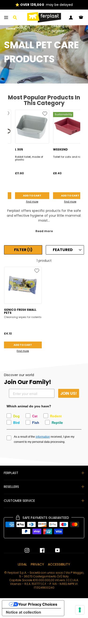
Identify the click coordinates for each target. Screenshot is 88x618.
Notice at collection (23, 612)
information (43, 436)
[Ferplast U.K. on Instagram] (27, 550)
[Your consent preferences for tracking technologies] (79, 609)
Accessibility (59, 564)
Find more (32, 201)
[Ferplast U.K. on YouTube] (54, 550)
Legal (22, 564)
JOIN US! (69, 393)
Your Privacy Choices (37, 604)
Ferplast (11, 473)
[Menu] (6, 17)
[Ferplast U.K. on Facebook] (39, 550)
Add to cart (32, 195)
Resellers (11, 486)
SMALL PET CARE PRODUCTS (26, 27)
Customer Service (19, 500)
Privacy (37, 564)
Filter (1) (23, 249)
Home (10, 29)
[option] (44, 4)
